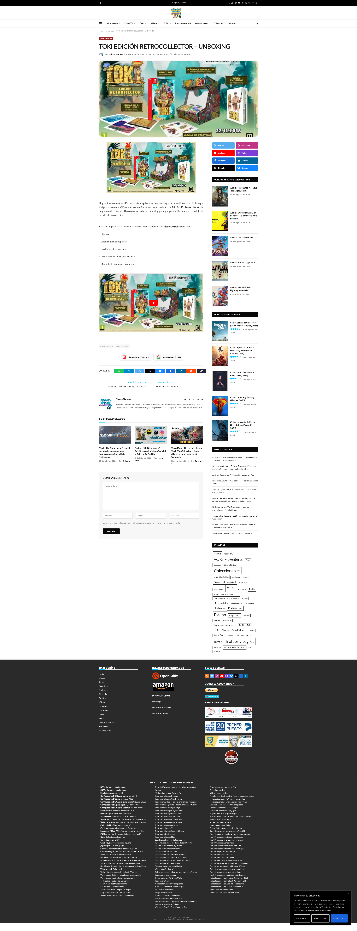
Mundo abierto (236, 603)
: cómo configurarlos (118, 828)
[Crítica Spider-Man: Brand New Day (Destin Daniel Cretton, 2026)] (220, 356)
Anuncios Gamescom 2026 (221, 889)
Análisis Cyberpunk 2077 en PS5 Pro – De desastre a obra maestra (243, 215)
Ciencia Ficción (230, 565)
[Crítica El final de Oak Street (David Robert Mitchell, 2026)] (220, 331)
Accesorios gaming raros (220, 822)
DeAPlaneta (235, 577)
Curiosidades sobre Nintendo (167, 848)
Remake (217, 620)
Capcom (217, 565)
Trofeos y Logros (239, 641)
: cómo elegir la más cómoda (118, 816)
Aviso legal (156, 701)
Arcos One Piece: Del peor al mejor (115, 889)
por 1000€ (123, 802)
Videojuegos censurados (220, 819)
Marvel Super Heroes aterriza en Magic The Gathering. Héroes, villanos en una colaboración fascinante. (186, 452)
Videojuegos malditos (219, 793)
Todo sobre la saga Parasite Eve (168, 819)
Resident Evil (244, 625)
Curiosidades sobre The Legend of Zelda (172, 860)
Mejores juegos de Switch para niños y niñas (229, 802)
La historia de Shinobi (164, 889)
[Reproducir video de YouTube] (153, 303)
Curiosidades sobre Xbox (166, 851)
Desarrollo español (225, 582)
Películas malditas (217, 790)
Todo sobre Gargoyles (164, 804)
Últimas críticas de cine (227, 314)
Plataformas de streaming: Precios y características (232, 796)
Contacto (232, 23)
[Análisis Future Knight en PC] (220, 271)
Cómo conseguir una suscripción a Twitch (121, 851)
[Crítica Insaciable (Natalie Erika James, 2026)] (220, 381)
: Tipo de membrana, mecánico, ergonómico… (123, 822)
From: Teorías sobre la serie (112, 886)
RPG (216, 629)
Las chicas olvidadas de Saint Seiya (169, 840)
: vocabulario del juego (115, 843)
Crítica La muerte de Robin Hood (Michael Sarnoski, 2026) (242, 425)
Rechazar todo (320, 918)
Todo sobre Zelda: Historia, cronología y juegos (175, 802)
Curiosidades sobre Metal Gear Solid (171, 857)
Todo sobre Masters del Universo (114, 881)
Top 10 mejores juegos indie (222, 843)
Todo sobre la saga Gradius (166, 825)
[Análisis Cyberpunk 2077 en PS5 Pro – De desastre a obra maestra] (220, 221)
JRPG (216, 594)
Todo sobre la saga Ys (164, 828)
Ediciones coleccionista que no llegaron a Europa (176, 872)
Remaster (227, 620)
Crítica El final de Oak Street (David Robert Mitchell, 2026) (244, 324)
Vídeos (154, 23)
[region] (320, 908)
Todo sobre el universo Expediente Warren (118, 872)
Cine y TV (129, 23)
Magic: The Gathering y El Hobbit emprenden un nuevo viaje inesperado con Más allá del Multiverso (115, 452)
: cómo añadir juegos (113, 787)
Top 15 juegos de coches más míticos (225, 872)
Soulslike (251, 630)
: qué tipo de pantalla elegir (115, 813)
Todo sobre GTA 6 (162, 881)
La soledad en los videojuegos (167, 895)
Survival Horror (244, 635)
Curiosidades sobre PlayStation (168, 845)
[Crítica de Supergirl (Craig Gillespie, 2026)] (220, 406)
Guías (166, 23)
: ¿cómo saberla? (115, 825)
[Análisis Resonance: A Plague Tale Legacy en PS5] (220, 196)
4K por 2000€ (121, 807)
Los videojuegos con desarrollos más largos (119, 857)
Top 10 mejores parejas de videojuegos (226, 837)
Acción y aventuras (228, 559)
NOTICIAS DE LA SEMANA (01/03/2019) (127, 386)
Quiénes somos (201, 23)
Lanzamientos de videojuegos (226, 598)
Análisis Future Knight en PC (243, 262)
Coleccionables (227, 570)
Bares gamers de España (165, 875)
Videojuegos (112, 23)
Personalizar (302, 918)
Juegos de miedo (227, 594)
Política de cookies (160, 713)
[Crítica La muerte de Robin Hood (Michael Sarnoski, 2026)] (220, 430)
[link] (100, 3)
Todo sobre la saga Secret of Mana (169, 831)
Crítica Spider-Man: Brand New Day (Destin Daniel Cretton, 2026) (242, 350)
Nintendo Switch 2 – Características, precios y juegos (123, 860)
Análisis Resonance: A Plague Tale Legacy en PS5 (243, 189)
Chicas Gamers (116, 54)
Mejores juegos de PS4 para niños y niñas (227, 799)
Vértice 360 (217, 648)
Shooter (225, 630)
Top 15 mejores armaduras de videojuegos (228, 869)
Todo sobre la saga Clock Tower (168, 799)
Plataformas (235, 608)
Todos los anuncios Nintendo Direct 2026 (228, 886)
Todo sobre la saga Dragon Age (168, 793)
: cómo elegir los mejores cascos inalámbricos (123, 819)
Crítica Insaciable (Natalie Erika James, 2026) (242, 374)
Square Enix (218, 635)
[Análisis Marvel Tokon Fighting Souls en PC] (220, 296)
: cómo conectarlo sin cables (121, 831)
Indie (252, 589)
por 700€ (116, 799)
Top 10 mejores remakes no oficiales (225, 845)
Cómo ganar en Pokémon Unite (168, 878)
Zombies (217, 652)
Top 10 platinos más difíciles (222, 857)
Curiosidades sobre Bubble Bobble (170, 854)
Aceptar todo (339, 918)
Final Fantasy (218, 589)
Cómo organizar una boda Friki (223, 787)
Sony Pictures (238, 630)
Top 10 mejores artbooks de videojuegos (227, 848)
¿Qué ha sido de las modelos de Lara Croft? (173, 843)
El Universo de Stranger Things (113, 884)
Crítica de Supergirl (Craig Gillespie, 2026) (242, 398)
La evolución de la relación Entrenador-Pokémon (176, 901)
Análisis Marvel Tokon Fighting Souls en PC (240, 289)
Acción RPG (228, 554)
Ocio (142, 23)
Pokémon (246, 615)
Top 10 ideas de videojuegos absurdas (226, 860)
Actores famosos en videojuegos (169, 884)
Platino (220, 614)
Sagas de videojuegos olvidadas (168, 866)
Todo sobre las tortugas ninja (167, 807)
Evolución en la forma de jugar (223, 810)
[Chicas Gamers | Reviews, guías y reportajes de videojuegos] (176, 13)
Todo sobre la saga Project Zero (168, 810)
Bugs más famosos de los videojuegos (226, 828)
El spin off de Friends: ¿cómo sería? (115, 892)
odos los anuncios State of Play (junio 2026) (229, 881)
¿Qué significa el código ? (113, 845)
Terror (218, 641)
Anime (248, 560)
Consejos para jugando (118, 848)
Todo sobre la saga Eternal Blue (168, 813)
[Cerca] (348, 893)
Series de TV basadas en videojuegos (116, 854)
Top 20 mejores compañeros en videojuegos (228, 875)
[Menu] (100, 23)
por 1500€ (119, 804)
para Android (111, 793)
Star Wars (229, 635)
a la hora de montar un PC (117, 810)
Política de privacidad (161, 707)
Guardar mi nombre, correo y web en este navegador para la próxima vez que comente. (143, 523)
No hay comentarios (158, 54)
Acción (217, 553)
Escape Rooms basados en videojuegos (226, 804)
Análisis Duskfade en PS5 (241, 237)
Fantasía (243, 582)
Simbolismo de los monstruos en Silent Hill (228, 831)
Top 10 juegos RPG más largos (223, 851)
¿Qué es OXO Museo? (164, 869)
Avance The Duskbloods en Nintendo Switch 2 (232, 533)
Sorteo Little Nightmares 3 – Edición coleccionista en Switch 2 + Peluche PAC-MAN (150, 451)
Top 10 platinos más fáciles (221, 854)
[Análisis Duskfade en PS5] (220, 246)
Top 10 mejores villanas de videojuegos (226, 840)
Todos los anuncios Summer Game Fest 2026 (229, 878)
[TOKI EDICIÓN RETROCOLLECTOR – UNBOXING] (178, 99)
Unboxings (110, 31)
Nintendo (219, 608)
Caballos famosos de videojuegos (224, 807)
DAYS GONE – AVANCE (167, 386)
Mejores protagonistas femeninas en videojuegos (231, 816)
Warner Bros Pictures (234, 647)
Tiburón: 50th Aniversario (111, 869)
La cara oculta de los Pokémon (168, 904)
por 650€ (118, 796)
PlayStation (234, 615)
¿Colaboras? (218, 23)
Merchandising (122, 346)
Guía (230, 588)
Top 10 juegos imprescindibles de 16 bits (227, 866)
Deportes (246, 577)
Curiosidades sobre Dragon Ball (169, 863)
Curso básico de (109, 840)
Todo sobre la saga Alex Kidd (167, 816)
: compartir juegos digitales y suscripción (121, 834)
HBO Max (242, 589)
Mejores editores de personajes (223, 813)
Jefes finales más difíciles (220, 825)
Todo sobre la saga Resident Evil (168, 822)
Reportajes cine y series (225, 625)
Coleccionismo (106, 346)
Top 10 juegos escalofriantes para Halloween (229, 863)
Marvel (245, 598)
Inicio (101, 31)
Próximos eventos (183, 23)
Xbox (249, 648)
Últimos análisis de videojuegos (232, 180)
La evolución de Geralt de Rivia (168, 898)
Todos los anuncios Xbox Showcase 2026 (227, 884)
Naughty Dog (249, 603)
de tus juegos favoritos (112, 837)
